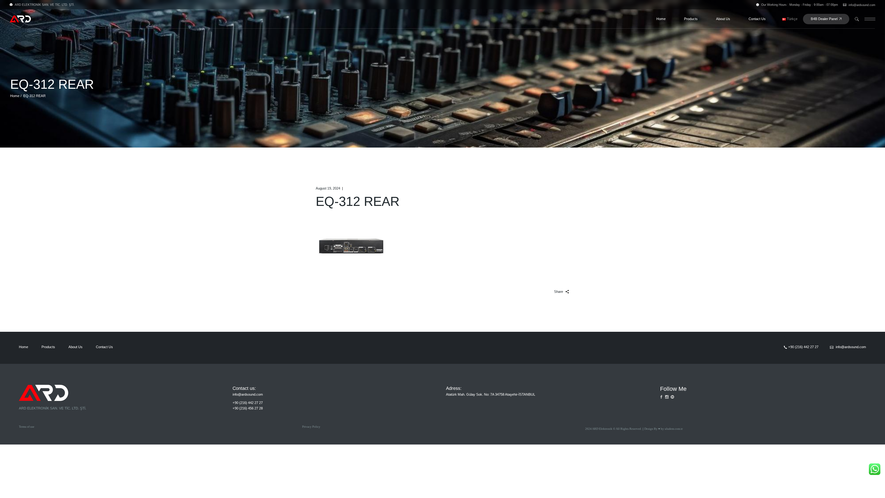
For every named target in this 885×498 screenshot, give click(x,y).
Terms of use (26, 426)
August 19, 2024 (328, 188)
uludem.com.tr (674, 428)
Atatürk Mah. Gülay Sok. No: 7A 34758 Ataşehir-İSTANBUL (490, 394)
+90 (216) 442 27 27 (248, 403)
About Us (75, 347)
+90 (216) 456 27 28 (248, 408)
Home (23, 347)
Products (48, 347)
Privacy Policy (311, 426)
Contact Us (104, 347)
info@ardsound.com (862, 5)
